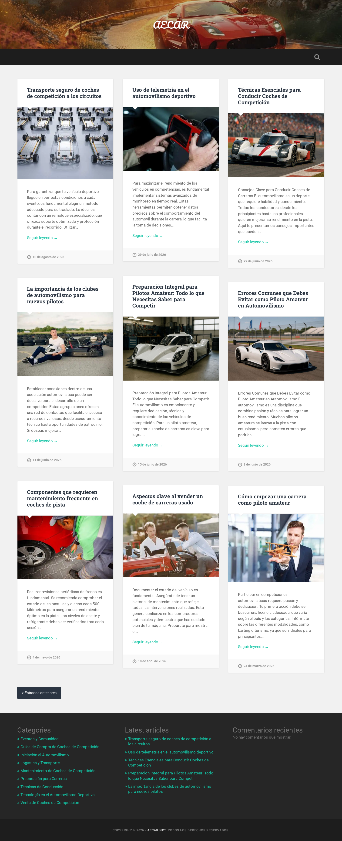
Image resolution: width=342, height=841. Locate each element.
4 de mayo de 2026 (46, 657)
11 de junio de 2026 (47, 460)
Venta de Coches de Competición (49, 802)
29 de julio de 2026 (152, 255)
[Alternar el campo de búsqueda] (317, 57)
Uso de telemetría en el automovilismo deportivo (164, 92)
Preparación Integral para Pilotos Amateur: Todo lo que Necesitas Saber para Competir (168, 296)
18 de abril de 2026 (152, 661)
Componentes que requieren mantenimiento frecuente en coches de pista (62, 498)
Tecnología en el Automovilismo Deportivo (57, 794)
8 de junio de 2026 (257, 464)
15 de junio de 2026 (152, 464)
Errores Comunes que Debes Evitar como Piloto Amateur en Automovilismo (273, 299)
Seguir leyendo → (42, 237)
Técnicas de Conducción (41, 786)
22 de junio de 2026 (258, 261)
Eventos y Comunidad (39, 738)
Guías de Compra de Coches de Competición (59, 746)
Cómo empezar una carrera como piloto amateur (272, 499)
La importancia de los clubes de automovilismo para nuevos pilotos (62, 295)
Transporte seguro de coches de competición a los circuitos (64, 92)
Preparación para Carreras (43, 778)
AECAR (171, 24)
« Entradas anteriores (39, 693)
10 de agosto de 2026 (48, 257)
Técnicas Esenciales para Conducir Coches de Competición (269, 96)
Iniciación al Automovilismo (44, 755)
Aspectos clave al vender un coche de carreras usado (167, 499)
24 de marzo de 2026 (259, 666)
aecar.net (156, 830)
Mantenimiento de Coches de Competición (57, 770)
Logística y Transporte (40, 762)
